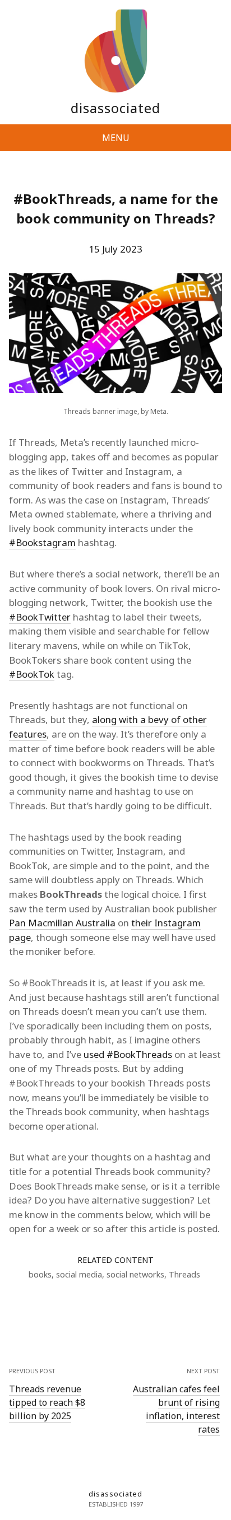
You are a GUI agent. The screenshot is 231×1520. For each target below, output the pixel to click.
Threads (184, 1274)
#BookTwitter (40, 616)
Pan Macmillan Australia (62, 922)
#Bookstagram (42, 542)
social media (79, 1274)
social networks (135, 1274)
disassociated (115, 108)
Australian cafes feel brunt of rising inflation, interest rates (176, 1409)
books (40, 1274)
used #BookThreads (128, 1054)
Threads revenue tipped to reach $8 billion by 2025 (47, 1402)
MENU (116, 138)
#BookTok (31, 674)
